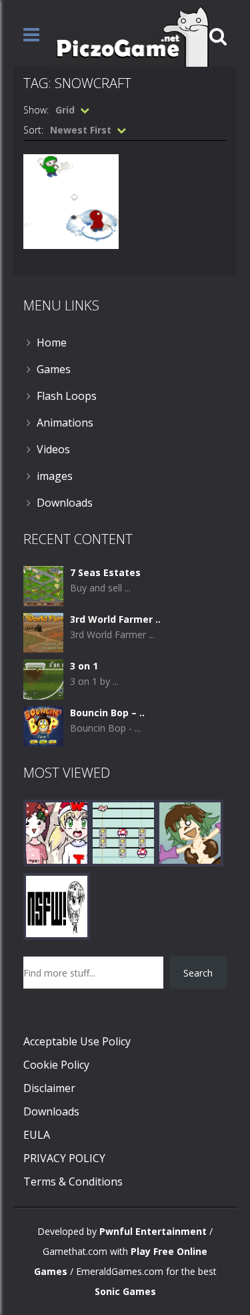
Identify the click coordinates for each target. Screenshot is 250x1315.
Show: (36, 109)
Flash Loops (67, 395)
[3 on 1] (43, 678)
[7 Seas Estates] (43, 585)
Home (52, 342)
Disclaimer (49, 1088)
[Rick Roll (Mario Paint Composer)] (123, 832)
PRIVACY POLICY (64, 1158)
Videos (53, 449)
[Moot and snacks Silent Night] (57, 832)
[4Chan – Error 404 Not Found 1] (57, 905)
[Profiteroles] (190, 832)
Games (54, 369)
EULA (36, 1134)
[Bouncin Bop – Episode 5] (43, 725)
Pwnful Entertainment (153, 1231)
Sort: (33, 129)
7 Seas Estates (105, 572)
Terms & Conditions (73, 1181)
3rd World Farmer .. (115, 619)
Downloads (65, 502)
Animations (65, 422)
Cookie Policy (56, 1064)
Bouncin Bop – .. (107, 712)
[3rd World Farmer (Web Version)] (43, 631)
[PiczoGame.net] (128, 35)
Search (198, 973)
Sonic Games (125, 1291)
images (55, 476)
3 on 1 (84, 666)
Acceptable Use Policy (77, 1041)
